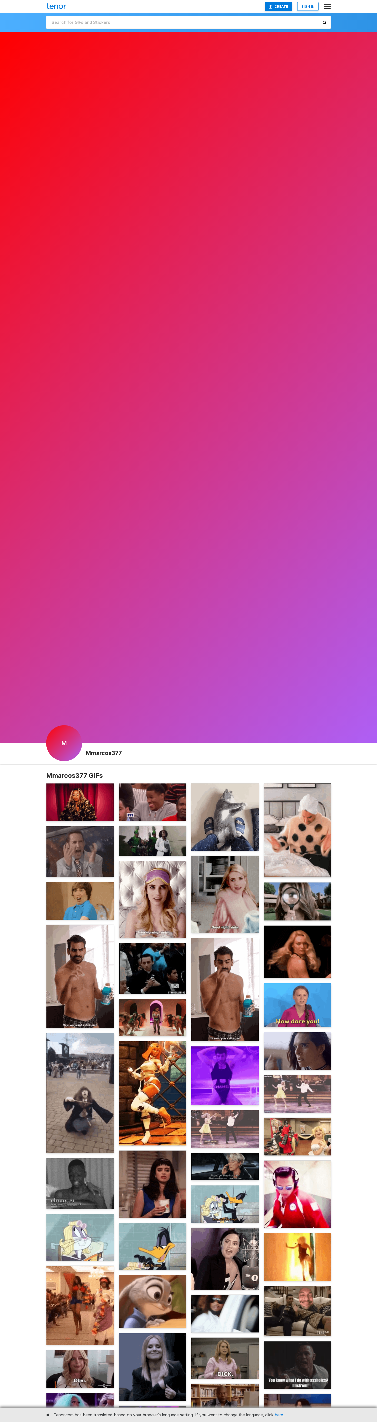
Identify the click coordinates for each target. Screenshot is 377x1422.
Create (281, 6)
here (279, 1414)
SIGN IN (307, 6)
